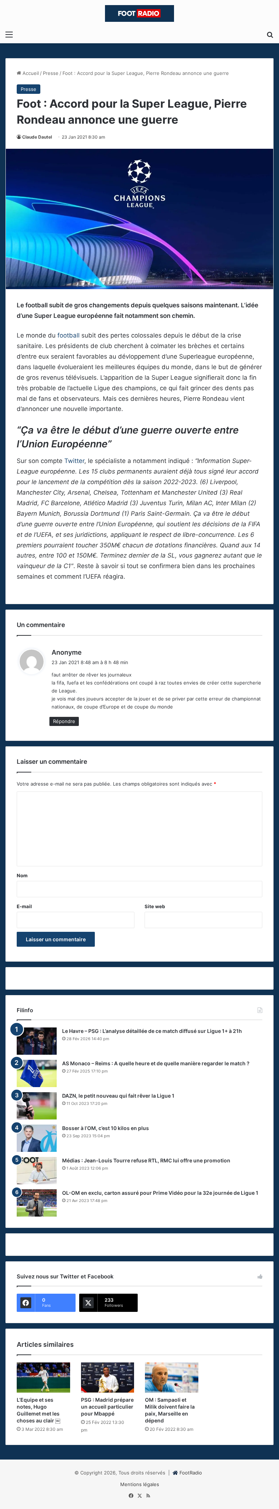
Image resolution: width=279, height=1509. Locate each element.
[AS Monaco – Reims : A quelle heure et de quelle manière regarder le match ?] (37, 1073)
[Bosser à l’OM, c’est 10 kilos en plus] (37, 1138)
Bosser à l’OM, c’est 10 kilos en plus (105, 1128)
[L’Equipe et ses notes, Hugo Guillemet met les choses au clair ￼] (43, 1377)
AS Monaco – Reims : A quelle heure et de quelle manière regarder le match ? (156, 1063)
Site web (155, 906)
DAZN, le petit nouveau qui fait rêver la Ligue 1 (118, 1096)
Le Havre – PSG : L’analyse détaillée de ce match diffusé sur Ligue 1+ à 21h (152, 1031)
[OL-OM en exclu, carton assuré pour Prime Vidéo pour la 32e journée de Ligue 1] (37, 1203)
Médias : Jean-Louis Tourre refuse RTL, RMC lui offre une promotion (146, 1160)
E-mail (24, 906)
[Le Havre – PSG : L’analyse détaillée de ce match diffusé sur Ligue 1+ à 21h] (37, 1041)
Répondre (64, 721)
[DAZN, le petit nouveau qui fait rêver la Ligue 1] (37, 1105)
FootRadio (190, 1473)
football (68, 335)
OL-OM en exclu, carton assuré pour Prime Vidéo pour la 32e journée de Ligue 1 (160, 1193)
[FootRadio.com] (139, 13)
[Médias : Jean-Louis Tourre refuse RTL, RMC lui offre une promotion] (37, 1170)
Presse (50, 73)
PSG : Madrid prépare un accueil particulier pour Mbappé (107, 1407)
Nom (22, 875)
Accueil (30, 73)
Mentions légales (139, 1484)
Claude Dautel (37, 137)
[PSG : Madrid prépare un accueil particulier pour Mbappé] (107, 1377)
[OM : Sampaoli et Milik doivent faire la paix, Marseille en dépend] (171, 1377)
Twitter (74, 460)
